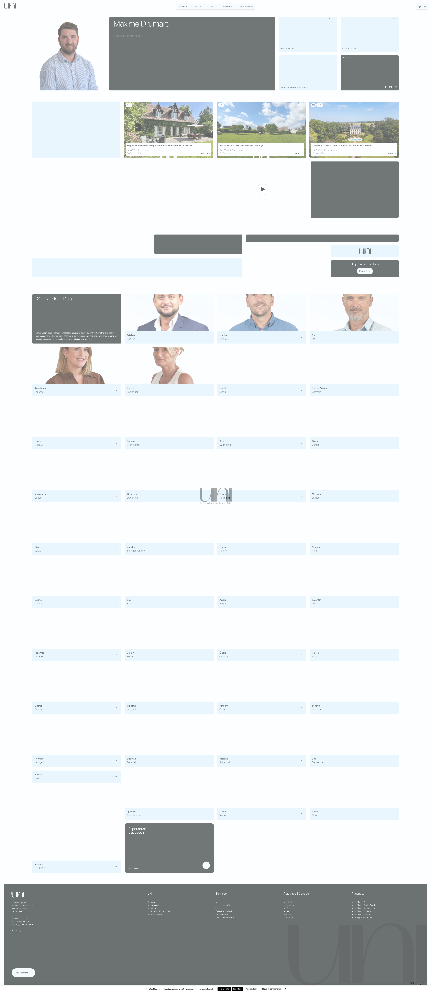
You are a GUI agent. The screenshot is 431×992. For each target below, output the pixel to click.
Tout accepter (224, 989)
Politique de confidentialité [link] (270, 989)
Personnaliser (251, 989)
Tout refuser (237, 989)
